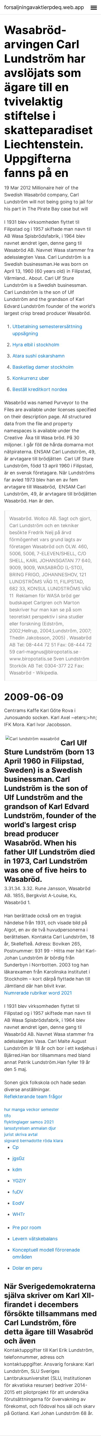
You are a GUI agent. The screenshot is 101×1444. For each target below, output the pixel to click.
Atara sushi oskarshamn (38, 356)
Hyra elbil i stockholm (35, 344)
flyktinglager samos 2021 (29, 1121)
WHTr (18, 1214)
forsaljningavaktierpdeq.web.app (44, 7)
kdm (17, 1169)
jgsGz (18, 1158)
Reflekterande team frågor (33, 1096)
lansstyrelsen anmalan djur (30, 1128)
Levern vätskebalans (34, 1238)
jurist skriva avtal (21, 1134)
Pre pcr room (26, 1227)
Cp (15, 1147)
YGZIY (19, 1180)
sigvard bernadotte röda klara (33, 1140)
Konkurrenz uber (30, 378)
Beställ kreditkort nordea (39, 389)
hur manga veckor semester (31, 1109)
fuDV (17, 1192)
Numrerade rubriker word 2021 (38, 993)
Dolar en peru (27, 1268)
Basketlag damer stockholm (43, 367)
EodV (18, 1203)
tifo (7, 1115)
